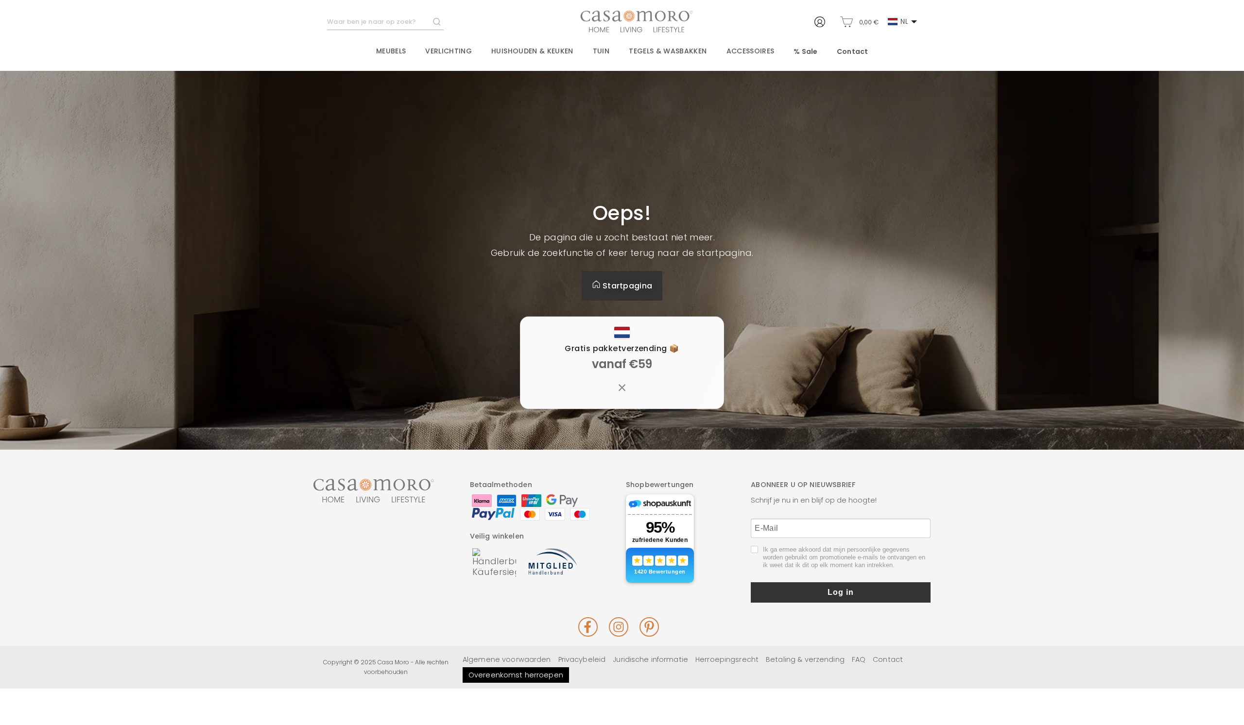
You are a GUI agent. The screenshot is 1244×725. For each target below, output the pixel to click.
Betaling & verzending (805, 659)
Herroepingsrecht (727, 659)
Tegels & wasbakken (668, 51)
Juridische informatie (650, 659)
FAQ (858, 659)
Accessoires (750, 51)
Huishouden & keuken (532, 51)
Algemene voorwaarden (507, 659)
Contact (852, 51)
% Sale (805, 51)
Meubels (391, 51)
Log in (841, 592)
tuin (601, 51)
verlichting (448, 51)
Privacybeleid (582, 659)
